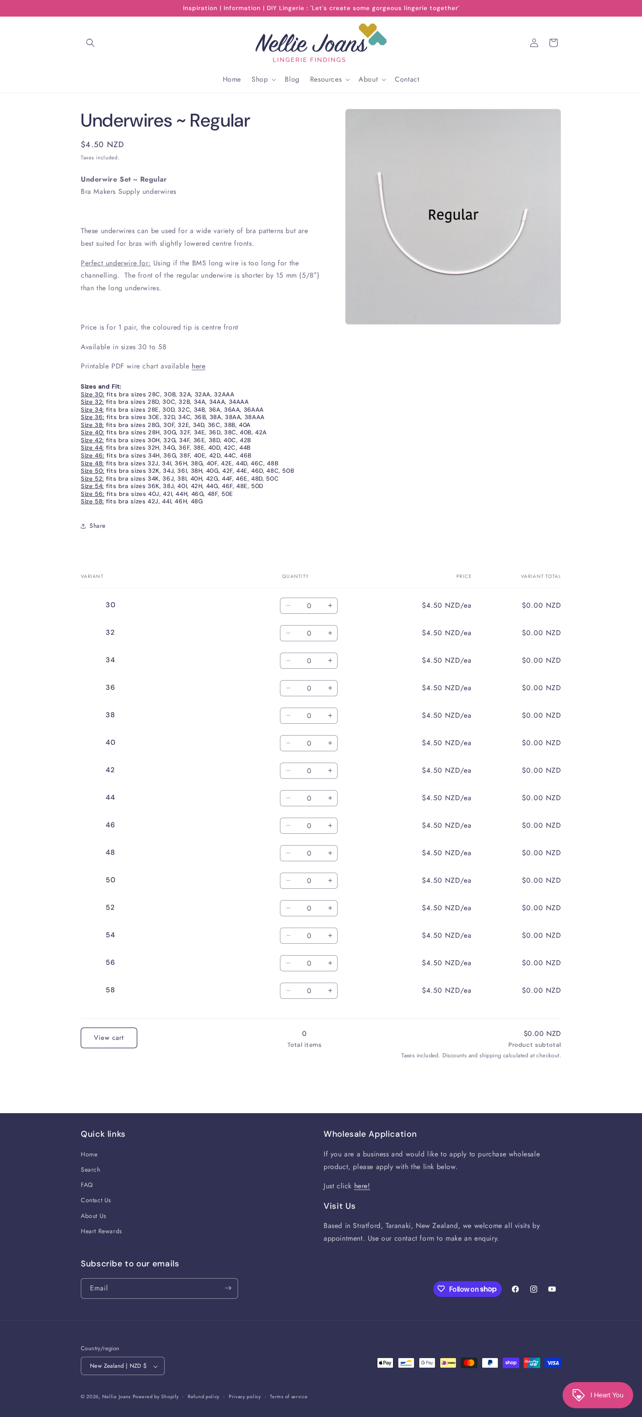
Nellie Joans (116, 1396)
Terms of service (288, 1396)
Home (89, 1154)
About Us (94, 1216)
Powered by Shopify (156, 1396)
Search (90, 1170)
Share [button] (98, 525)
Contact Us (96, 1200)
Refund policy (204, 1396)
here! (362, 1186)
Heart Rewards (101, 1231)
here (198, 366)
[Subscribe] (228, 1288)
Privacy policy (245, 1396)
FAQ (87, 1185)
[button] (90, 42)
